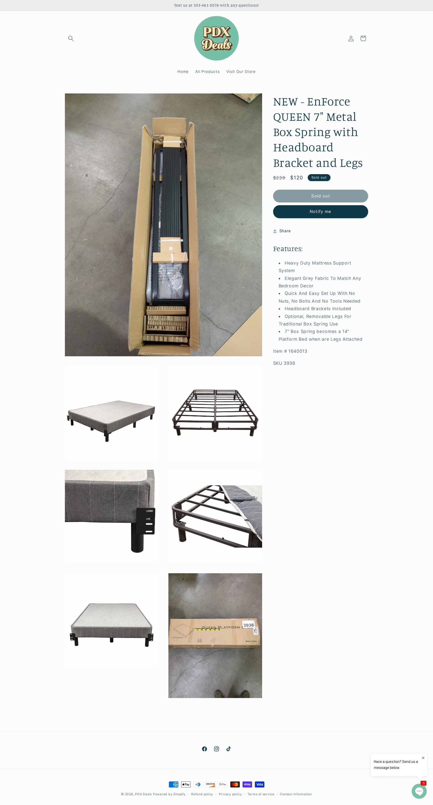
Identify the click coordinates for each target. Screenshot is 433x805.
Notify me (320, 211)
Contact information (296, 794)
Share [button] (285, 231)
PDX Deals (143, 794)
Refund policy (202, 794)
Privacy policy (230, 794)
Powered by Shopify (169, 794)
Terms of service (261, 794)
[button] (71, 38)
